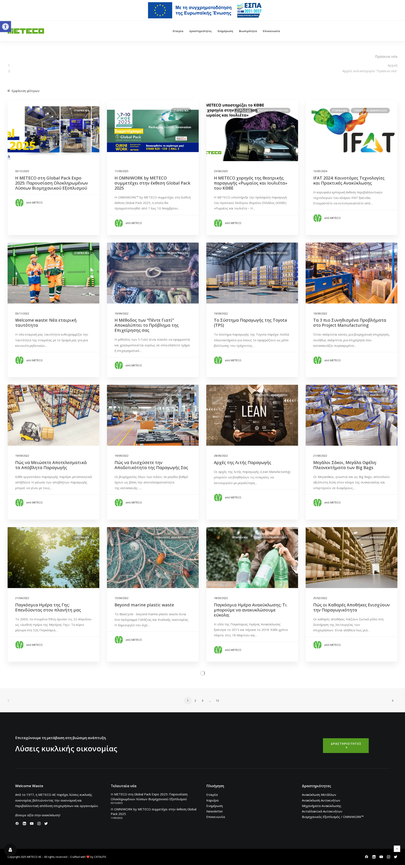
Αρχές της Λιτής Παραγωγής (242, 462)
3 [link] (202, 700)
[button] (53, 415)
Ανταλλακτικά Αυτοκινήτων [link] (322, 811)
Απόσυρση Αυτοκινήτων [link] (272, 110)
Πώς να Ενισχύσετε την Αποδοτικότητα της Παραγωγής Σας (151, 465)
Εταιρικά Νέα (240, 537)
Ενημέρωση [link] (225, 31)
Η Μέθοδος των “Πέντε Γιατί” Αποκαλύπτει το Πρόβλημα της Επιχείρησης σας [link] (147, 325)
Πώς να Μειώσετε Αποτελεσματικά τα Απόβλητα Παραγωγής (51, 465)
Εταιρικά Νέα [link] (81, 110)
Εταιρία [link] (178, 31)
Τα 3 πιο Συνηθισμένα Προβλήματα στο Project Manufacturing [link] (349, 322)
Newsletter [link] (214, 811)
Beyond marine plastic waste (144, 605)
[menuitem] (205, 10)
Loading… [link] (202, 673)
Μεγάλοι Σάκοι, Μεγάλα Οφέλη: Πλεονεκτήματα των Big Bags (345, 465)
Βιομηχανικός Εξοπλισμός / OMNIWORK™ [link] (333, 817)
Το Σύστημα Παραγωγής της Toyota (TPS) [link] (250, 322)
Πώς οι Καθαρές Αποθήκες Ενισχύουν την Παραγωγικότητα (351, 607)
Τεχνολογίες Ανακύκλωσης (72, 395)
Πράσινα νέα (81, 537)
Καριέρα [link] (212, 800)
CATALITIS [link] (100, 857)
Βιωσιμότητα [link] (248, 31)
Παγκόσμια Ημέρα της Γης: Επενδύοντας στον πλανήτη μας (48, 607)
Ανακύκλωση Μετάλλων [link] (319, 794)
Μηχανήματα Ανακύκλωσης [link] (321, 806)
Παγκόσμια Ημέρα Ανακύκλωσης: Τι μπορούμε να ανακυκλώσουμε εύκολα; (250, 610)
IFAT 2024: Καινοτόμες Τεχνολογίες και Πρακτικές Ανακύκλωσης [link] (349, 180)
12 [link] (217, 700)
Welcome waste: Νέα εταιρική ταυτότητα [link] (46, 322)
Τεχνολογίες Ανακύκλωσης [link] (370, 110)
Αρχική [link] (392, 65)
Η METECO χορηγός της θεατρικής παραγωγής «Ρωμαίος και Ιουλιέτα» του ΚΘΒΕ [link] (250, 183)
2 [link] (195, 700)
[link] (5, 26)
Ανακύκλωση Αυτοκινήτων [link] (321, 800)
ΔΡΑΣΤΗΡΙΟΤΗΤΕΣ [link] (346, 744)
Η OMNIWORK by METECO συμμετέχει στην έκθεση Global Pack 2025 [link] (152, 183)
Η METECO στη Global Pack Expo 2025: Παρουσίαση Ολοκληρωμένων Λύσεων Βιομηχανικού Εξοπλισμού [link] (51, 183)
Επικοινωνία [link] (271, 31)
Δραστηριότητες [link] (200, 31)
